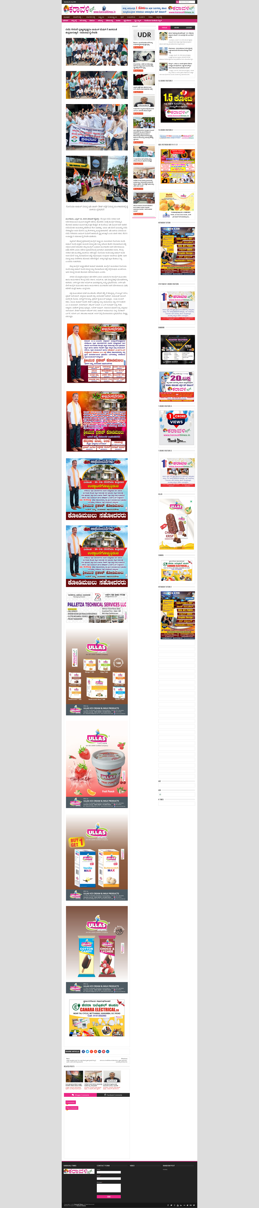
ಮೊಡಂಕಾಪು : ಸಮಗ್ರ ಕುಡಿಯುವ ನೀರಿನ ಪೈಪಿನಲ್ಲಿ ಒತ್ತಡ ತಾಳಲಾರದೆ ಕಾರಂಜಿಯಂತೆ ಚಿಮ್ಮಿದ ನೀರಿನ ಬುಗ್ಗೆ (180, 50)
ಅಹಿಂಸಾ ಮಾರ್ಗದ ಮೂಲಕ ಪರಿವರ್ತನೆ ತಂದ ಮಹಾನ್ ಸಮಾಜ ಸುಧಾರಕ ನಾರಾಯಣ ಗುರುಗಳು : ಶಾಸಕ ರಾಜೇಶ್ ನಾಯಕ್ (142, 208)
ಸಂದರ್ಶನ (142, 17)
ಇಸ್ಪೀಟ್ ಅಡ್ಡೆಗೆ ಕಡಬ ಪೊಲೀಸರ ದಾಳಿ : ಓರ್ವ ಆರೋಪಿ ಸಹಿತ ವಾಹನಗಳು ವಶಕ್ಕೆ (142, 88)
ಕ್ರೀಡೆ (122, 17)
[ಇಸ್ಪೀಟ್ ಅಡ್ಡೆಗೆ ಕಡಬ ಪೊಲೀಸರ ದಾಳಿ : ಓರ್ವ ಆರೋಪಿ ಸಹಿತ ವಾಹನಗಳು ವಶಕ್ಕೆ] (144, 76)
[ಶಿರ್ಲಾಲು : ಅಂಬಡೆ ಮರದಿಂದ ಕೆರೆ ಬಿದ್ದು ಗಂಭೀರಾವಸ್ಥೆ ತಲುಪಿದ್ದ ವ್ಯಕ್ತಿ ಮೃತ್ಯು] (144, 32)
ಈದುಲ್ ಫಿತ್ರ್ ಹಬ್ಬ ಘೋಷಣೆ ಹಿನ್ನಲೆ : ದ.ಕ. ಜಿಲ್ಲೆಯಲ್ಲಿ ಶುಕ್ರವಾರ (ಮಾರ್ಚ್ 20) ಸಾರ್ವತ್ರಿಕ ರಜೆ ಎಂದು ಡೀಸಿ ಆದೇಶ (181, 35)
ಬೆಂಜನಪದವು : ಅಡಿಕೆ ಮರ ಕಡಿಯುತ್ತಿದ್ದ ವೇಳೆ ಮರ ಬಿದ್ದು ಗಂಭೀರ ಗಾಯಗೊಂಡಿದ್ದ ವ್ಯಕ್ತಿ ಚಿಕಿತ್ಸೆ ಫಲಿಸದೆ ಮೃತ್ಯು (143, 66)
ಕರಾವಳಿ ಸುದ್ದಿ (77, 17)
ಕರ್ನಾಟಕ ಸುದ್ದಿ (90, 17)
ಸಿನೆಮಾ (150, 17)
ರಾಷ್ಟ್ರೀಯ (101, 17)
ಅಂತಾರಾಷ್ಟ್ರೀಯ (112, 17)
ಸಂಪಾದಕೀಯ (131, 17)
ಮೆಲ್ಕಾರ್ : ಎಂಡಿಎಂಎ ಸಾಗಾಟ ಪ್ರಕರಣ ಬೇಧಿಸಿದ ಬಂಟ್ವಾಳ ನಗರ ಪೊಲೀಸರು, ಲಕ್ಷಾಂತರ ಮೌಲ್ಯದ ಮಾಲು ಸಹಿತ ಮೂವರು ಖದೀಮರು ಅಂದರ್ (180, 66)
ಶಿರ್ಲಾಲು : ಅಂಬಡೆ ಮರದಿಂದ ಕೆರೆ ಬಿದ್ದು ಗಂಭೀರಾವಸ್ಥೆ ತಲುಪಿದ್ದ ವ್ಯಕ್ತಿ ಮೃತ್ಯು (143, 43)
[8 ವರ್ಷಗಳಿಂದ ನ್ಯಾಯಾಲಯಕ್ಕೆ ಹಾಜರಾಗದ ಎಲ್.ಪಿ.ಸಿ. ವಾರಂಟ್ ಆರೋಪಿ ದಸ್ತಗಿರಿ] (144, 98)
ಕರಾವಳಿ (135, 26)
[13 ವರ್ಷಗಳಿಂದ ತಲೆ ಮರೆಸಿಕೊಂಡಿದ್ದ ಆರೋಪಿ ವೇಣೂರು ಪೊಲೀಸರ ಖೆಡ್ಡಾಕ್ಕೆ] (144, 148)
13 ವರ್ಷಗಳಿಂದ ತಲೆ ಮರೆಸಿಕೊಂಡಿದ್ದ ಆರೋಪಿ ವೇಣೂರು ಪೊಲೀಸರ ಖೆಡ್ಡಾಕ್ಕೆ (142, 160)
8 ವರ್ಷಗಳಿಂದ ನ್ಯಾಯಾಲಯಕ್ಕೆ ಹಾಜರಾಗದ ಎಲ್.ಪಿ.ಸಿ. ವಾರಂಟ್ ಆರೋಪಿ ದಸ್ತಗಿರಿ (143, 109)
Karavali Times (78, 1204)
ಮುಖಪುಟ (67, 17)
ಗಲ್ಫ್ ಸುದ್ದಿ (159, 17)
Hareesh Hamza (81, 1205)
